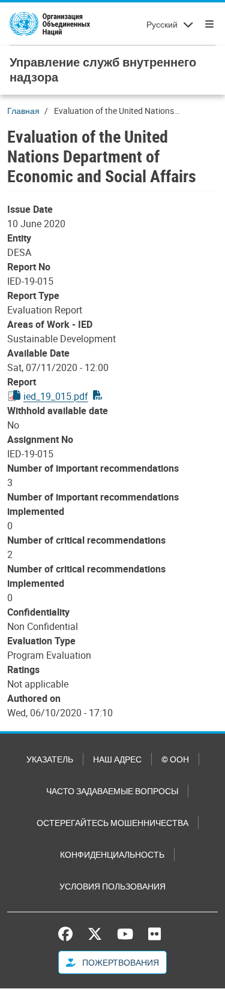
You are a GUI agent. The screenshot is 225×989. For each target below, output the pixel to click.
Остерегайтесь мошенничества (112, 822)
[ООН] (50, 24)
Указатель (49, 759)
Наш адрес (117, 759)
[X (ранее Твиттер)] (95, 934)
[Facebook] (68, 934)
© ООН (175, 759)
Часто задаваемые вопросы (112, 791)
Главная (23, 110)
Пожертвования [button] (119, 962)
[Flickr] (154, 934)
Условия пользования (112, 886)
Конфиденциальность (112, 854)
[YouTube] (125, 934)
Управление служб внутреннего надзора (103, 69)
